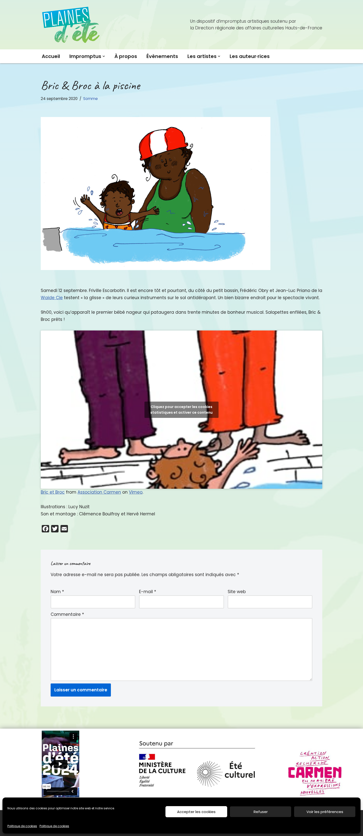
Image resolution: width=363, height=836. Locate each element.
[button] (103, 56)
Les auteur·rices (250, 56)
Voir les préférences (324, 811)
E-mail (147, 592)
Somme (90, 98)
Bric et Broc (53, 492)
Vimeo (135, 492)
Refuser (261, 811)
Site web (237, 592)
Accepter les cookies (196, 811)
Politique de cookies (22, 826)
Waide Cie (52, 298)
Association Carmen (99, 492)
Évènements (162, 56)
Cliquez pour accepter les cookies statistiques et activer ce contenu (181, 409)
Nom (57, 592)
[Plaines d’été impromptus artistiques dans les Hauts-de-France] (71, 24)
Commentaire (67, 614)
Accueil (51, 56)
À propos (125, 56)
